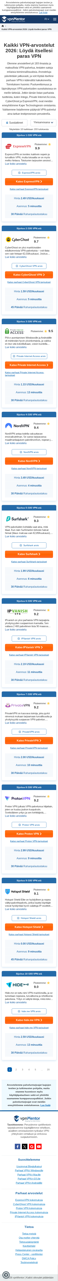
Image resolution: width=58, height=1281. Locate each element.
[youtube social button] (39, 1146)
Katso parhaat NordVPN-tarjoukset (29, 468)
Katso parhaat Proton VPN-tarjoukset (29, 841)
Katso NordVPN (28, 461)
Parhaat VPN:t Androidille (29, 1182)
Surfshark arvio (31, 545)
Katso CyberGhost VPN (27, 274)
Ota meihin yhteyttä (29, 1237)
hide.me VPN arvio (31, 1011)
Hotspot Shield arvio (31, 918)
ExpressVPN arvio (31, 172)
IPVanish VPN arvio (31, 638)
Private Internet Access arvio (31, 356)
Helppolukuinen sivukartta (29, 1250)
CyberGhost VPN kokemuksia (29, 1204)
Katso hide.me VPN (28, 1020)
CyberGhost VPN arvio (31, 266)
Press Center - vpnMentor (29, 1254)
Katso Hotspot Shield (28, 927)
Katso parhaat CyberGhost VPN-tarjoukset (29, 282)
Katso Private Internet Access (28, 365)
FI (46, 19)
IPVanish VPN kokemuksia (29, 1216)
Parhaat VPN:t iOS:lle (29, 1178)
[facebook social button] (17, 1146)
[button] (6, 1275)
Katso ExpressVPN (27, 181)
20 (48, 1069)
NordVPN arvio (31, 452)
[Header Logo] (13, 19)
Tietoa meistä (29, 1233)
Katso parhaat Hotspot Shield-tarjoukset (29, 934)
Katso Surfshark (28, 554)
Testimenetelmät (29, 1262)
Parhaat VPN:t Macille (29, 1174)
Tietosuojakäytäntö (29, 1242)
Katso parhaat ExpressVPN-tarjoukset (29, 189)
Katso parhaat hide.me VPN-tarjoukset (29, 1027)
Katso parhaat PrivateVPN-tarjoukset (29, 748)
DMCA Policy (29, 1258)
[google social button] (31, 1146)
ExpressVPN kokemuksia (29, 1200)
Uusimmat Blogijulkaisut (29, 1166)
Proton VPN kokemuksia (29, 1208)
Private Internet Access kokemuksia (29, 1212)
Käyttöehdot (29, 1246)
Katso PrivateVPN (28, 740)
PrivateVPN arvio (31, 732)
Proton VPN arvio (31, 825)
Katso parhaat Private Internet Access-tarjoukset (24, 373)
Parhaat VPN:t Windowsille (29, 1170)
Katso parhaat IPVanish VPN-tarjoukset (29, 655)
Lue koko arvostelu (16, 163)
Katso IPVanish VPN (27, 647)
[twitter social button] (24, 1146)
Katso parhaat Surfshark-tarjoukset (29, 561)
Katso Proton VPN (28, 833)
